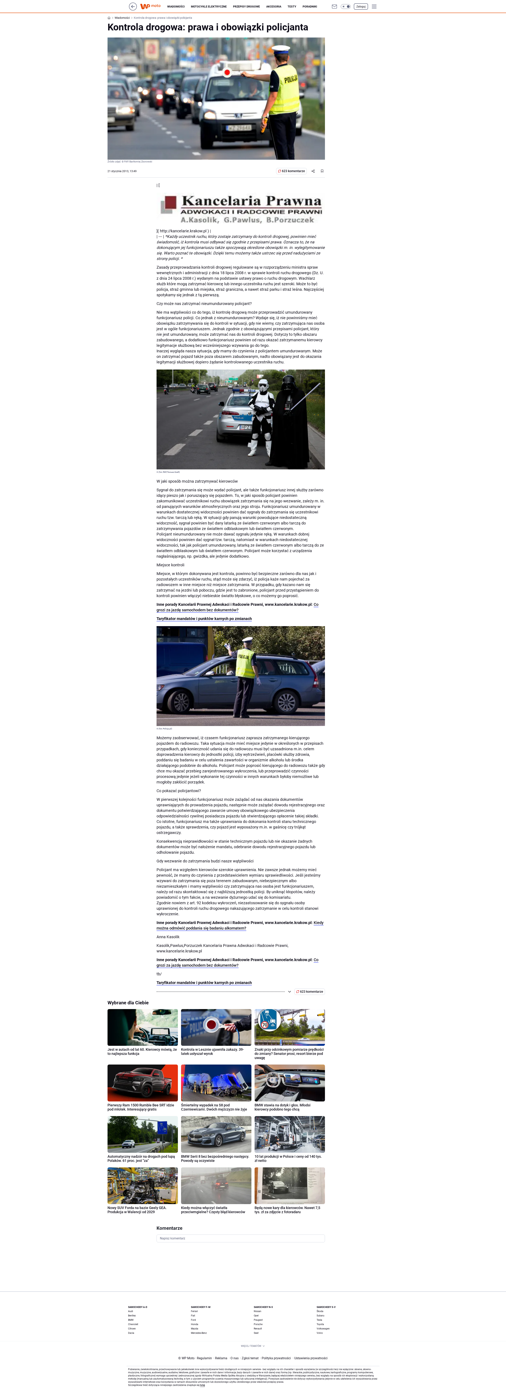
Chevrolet (133, 1324)
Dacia (131, 1333)
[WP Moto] (153, 7)
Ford (193, 1320)
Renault (258, 1328)
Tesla (319, 1320)
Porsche (258, 1324)
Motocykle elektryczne (209, 6)
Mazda (194, 1328)
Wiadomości (176, 6)
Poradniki (310, 6)
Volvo (320, 1333)
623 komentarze (293, 171)
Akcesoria (273, 6)
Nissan (257, 1311)
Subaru (320, 1315)
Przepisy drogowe (246, 6)
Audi (130, 1311)
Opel (256, 1315)
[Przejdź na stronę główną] (133, 9)
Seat (256, 1333)
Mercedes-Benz (199, 1333)
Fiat (193, 1315)
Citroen (132, 1328)
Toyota (320, 1324)
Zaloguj (360, 6)
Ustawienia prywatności (310, 1358)
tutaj (202, 1385)
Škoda (320, 1311)
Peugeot (258, 1320)
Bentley (132, 1315)
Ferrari (194, 1311)
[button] (346, 6)
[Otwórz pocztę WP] (334, 6)
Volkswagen (323, 1328)
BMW (131, 1320)
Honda (194, 1324)
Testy (292, 6)
